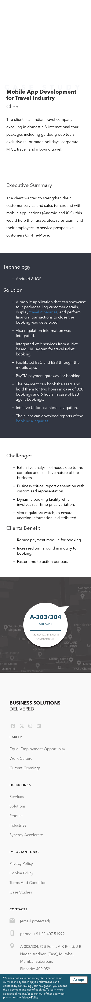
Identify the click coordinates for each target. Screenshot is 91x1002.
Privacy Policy (21, 864)
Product (16, 816)
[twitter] (21, 726)
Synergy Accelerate (26, 835)
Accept (78, 980)
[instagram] (30, 726)
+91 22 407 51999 (49, 934)
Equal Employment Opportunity (37, 749)
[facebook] (13, 726)
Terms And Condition (28, 883)
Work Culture (21, 759)
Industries (18, 825)
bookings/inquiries (32, 421)
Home (9, 69)
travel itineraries (43, 312)
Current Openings (25, 768)
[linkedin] (39, 726)
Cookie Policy (21, 873)
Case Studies (21, 892)
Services (17, 797)
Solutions (18, 806)
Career (16, 737)
